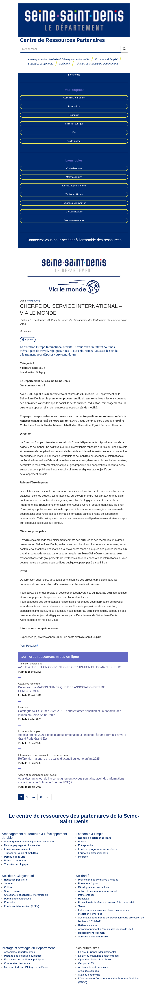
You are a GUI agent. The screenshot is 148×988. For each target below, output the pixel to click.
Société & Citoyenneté (41, 63)
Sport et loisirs (12, 891)
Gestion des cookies (74, 220)
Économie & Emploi (106, 59)
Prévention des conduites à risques (98, 879)
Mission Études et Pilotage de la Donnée (27, 967)
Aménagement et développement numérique (29, 841)
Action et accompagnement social (97, 891)
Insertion (83, 856)
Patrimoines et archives (17, 898)
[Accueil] (74, 20)
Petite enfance (86, 894)
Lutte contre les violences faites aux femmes (103, 910)
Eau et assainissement (17, 849)
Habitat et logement (15, 860)
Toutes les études (74, 194)
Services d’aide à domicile (93, 936)
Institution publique (74, 123)
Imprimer (28, 339)
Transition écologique (16, 864)
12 (33, 796)
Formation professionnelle (93, 852)
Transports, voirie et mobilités (21, 852)
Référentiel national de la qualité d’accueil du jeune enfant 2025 (59, 758)
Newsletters (33, 300)
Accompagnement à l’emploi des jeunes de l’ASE (106, 928)
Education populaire (15, 879)
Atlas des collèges (88, 970)
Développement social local (93, 887)
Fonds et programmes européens (97, 849)
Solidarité (64, 63)
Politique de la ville (14, 856)
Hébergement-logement (91, 932)
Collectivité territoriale (74, 97)
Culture (8, 887)
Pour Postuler (28, 645)
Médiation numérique (90, 913)
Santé (81, 906)
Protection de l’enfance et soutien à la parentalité (106, 902)
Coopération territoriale (17, 963)
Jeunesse (9, 883)
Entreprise (74, 115)
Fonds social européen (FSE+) (21, 906)
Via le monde (74, 141)
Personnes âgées (88, 883)
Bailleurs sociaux (87, 925)
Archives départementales (93, 967)
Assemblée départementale (20, 951)
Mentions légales (74, 211)
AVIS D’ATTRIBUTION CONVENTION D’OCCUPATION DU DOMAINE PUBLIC (69, 667)
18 (41, 796)
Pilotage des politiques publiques (23, 955)
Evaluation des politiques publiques (24, 959)
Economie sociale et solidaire (94, 837)
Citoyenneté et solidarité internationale (26, 894)
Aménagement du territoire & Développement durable (59, 59)
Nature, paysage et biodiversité (22, 845)
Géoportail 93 (86, 963)
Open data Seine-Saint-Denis (95, 959)
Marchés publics (74, 177)
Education (10, 902)
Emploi (82, 841)
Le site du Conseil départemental (97, 951)
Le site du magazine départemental (98, 955)
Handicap (83, 898)
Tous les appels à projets (74, 185)
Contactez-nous (74, 168)
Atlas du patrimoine (89, 974)
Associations (74, 106)
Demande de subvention (74, 203)
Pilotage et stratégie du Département (96, 63)
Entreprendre (85, 845)
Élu (74, 132)
